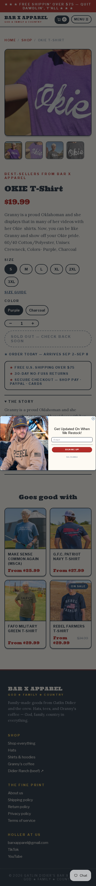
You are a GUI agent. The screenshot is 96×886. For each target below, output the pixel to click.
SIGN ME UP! (72, 449)
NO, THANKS (72, 457)
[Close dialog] (93, 418)
